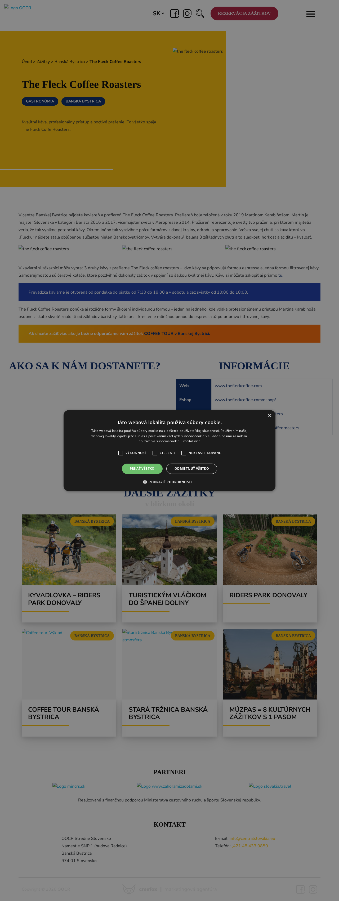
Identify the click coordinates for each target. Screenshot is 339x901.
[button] (120, 453)
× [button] (269, 416)
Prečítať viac (190, 441)
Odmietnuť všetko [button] (192, 468)
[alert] (169, 450)
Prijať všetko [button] (142, 468)
